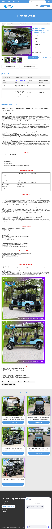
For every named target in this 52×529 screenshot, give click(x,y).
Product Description (29, 66)
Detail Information (10, 66)
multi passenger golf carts (8, 384)
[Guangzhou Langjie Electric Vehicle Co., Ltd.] (8, 6)
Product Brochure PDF (20, 80)
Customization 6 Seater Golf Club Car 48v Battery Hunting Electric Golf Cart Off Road (38, 449)
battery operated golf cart (14, 381)
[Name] (44, 1)
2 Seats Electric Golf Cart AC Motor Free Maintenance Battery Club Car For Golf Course (13, 418)
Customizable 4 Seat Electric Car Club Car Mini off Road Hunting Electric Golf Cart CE (13, 480)
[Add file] (27, 527)
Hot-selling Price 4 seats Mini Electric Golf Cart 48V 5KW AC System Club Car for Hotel (38, 418)
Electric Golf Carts (16, 23)
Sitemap (7, 527)
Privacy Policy (4, 527)
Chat (45, 6)
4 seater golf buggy (29, 381)
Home (4, 24)
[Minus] (49, 499)
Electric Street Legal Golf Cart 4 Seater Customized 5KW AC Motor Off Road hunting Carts (13, 449)
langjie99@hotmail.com (9, 506)
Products (9, 23)
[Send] (49, 527)
